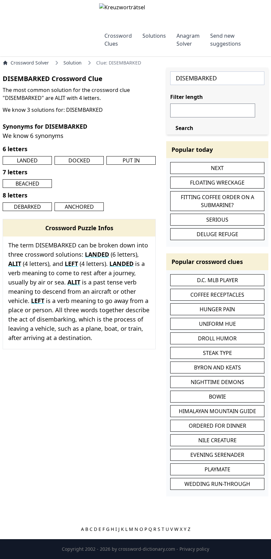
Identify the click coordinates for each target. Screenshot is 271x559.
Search (184, 128)
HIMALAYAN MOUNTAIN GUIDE (217, 411)
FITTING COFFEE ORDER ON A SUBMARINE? (217, 201)
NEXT (217, 168)
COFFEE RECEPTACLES (217, 294)
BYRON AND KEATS (217, 367)
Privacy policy (194, 549)
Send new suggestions (225, 39)
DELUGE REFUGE (217, 234)
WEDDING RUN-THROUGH (217, 484)
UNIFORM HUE (217, 323)
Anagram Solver (188, 39)
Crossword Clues (118, 39)
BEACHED (27, 183)
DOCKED (79, 160)
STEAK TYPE (217, 353)
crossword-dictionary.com (147, 549)
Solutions (154, 35)
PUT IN (131, 160)
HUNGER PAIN (217, 309)
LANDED (27, 160)
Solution (72, 63)
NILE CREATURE (217, 440)
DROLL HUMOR (217, 338)
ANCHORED (79, 206)
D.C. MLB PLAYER (217, 280)
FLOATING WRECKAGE (217, 182)
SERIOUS (217, 219)
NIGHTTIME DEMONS (217, 382)
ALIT (14, 264)
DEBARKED (27, 206)
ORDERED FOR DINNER (217, 425)
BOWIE (217, 396)
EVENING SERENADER (217, 454)
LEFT (71, 264)
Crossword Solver (30, 63)
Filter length (186, 97)
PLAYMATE (217, 469)
